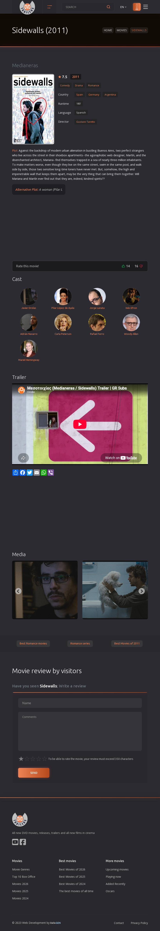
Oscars (110, 891)
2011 (75, 77)
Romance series (80, 643)
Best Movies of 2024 (72, 884)
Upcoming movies (117, 869)
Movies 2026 (20, 884)
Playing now (113, 876)
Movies (122, 30)
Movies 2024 (20, 898)
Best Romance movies (33, 643)
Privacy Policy (139, 923)
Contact (119, 923)
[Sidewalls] (33, 109)
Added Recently (115, 884)
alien (73, 150)
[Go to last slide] (18, 591)
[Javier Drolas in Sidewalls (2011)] (45, 590)
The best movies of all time (76, 891)
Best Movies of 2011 (127, 643)
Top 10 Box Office (23, 876)
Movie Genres (21, 869)
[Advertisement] (80, 227)
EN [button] (122, 7)
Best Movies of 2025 (72, 876)
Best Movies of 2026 (72, 869)
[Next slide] (142, 591)
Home (108, 30)
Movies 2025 (20, 891)
